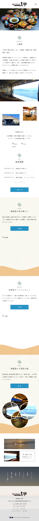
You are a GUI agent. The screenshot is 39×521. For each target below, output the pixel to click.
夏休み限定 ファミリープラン (25, 177)
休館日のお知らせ (21, 168)
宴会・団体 (11, 475)
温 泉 (19, 474)
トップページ (31, 475)
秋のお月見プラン (21, 173)
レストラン (23, 475)
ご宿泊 (15, 474)
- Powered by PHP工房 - (19, 182)
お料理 (27, 474)
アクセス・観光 (7, 476)
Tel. (20, 504)
